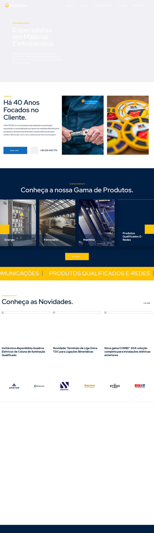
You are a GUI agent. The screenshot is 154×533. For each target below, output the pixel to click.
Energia (10, 240)
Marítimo (89, 240)
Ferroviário (51, 240)
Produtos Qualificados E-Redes (132, 236)
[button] (4, 229)
